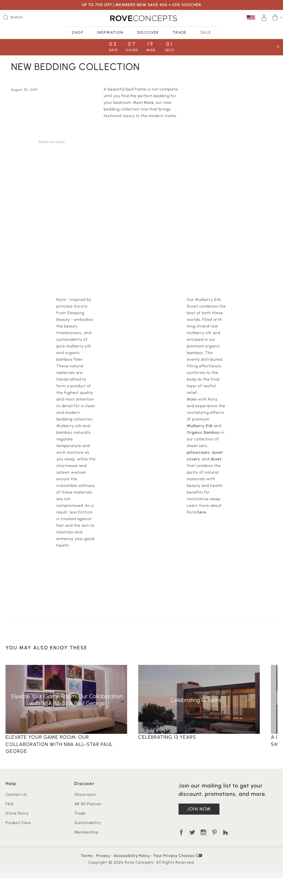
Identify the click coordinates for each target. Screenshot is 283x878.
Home (10, 59)
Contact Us (16, 794)
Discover (148, 32)
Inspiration (110, 32)
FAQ (10, 804)
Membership (86, 832)
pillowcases (198, 452)
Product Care (18, 822)
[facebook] (181, 832)
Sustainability (87, 822)
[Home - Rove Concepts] (141, 18)
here (201, 512)
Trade (180, 32)
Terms (87, 855)
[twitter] (192, 832)
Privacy (103, 855)
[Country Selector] (251, 17)
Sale (206, 32)
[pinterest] (214, 832)
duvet (216, 459)
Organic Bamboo (203, 432)
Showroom (85, 794)
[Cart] (275, 18)
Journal (26, 59)
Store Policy (17, 813)
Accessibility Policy (132, 855)
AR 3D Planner (88, 804)
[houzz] (225, 832)
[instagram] (203, 832)
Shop (77, 32)
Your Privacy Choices (174, 855)
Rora (148, 102)
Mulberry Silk (200, 425)
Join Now (199, 809)
